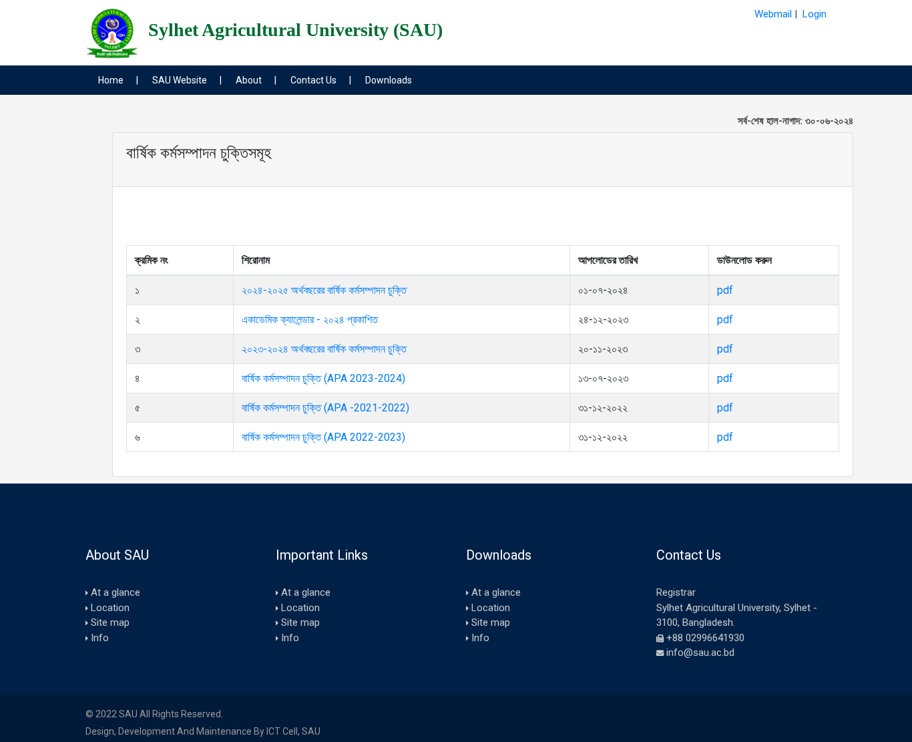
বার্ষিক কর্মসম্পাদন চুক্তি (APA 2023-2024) (323, 378)
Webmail (773, 14)
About (249, 80)
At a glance (115, 592)
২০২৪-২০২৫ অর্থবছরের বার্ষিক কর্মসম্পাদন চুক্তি (324, 290)
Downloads (388, 80)
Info (100, 638)
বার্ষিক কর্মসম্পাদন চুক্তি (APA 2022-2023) (323, 437)
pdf (725, 290)
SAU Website (179, 80)
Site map (110, 622)
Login (815, 14)
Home (111, 80)
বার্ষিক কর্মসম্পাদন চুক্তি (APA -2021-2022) (325, 407)
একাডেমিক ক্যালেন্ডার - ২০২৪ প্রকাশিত (310, 319)
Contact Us (313, 80)
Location (110, 608)
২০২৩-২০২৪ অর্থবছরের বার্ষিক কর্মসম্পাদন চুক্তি (324, 349)
